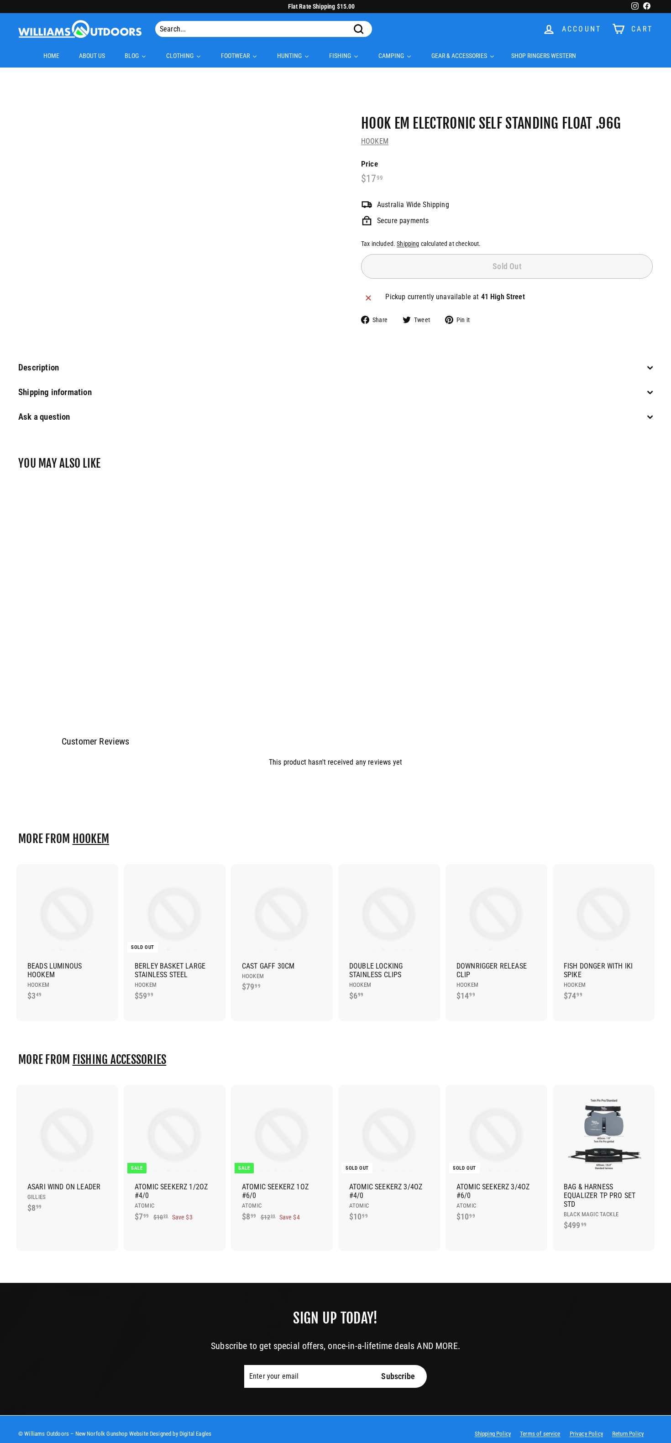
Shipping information (55, 392)
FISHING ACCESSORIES (120, 1059)
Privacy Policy (586, 1433)
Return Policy (628, 1433)
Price (369, 163)
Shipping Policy (493, 1433)
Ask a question (44, 417)
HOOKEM (374, 141)
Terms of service (540, 1433)
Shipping (408, 243)
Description (38, 367)
